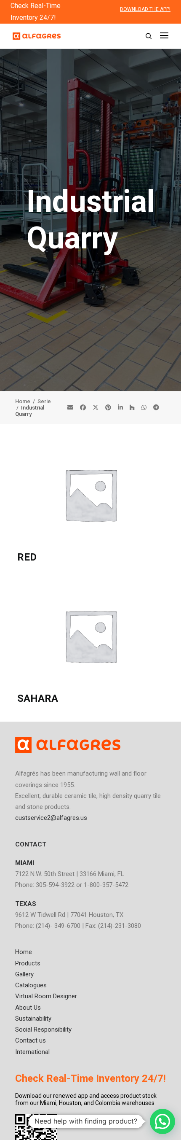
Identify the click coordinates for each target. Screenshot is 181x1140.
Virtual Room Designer (46, 996)
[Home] (67, 745)
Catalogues (31, 985)
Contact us (30, 1040)
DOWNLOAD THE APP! (145, 9)
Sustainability (33, 1018)
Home (23, 401)
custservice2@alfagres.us (51, 818)
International (32, 1052)
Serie (44, 401)
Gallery (24, 974)
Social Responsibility (43, 1029)
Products (27, 963)
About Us (28, 1007)
